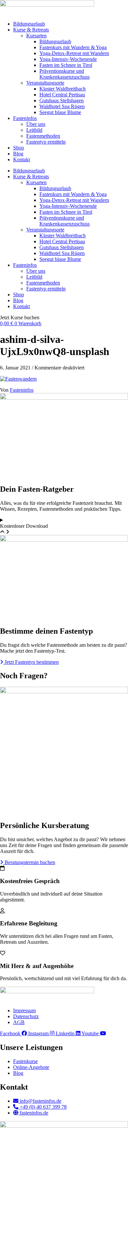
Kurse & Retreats (31, 29)
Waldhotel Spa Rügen (62, 106)
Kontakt (21, 159)
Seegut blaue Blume (60, 112)
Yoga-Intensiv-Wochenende (68, 59)
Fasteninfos (25, 118)
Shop (18, 147)
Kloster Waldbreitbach (62, 88)
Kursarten (36, 35)
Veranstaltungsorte (45, 83)
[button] (19, 317)
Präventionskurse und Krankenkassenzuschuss (64, 74)
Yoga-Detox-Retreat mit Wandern (74, 53)
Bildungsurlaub (29, 24)
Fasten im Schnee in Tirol (65, 65)
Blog (18, 153)
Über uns (35, 124)
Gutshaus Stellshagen (61, 100)
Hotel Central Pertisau (62, 94)
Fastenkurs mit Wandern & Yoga (73, 47)
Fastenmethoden (43, 136)
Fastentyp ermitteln (46, 142)
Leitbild (34, 130)
